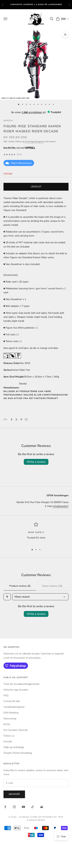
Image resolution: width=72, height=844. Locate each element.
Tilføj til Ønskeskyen (20, 163)
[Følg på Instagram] (14, 807)
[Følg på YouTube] (23, 807)
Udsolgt (36, 186)
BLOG (6, 724)
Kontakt (7, 741)
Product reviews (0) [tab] (19, 586)
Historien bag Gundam (15, 689)
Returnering (9, 718)
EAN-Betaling (10, 712)
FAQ (5, 695)
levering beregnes (34, 141)
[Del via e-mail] (26, 419)
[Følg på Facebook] (5, 807)
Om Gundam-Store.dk (15, 730)
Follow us (9, 735)
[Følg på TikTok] (32, 807)
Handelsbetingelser (14, 707)
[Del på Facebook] (11, 419)
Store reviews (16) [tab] (52, 586)
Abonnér (14, 794)
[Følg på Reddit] (41, 807)
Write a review (36, 462)
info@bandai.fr (61, 506)
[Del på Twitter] (16, 419)
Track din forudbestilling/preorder (21, 684)
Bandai (8, 120)
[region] (36, 533)
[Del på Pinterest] (21, 419)
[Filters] (7, 596)
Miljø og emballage (13, 747)
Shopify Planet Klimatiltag (17, 753)
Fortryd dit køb (11, 701)
